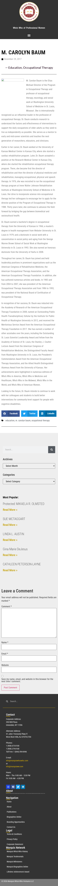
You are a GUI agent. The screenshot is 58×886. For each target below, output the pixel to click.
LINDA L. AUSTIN (13, 534)
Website (5, 665)
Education (15, 67)
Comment (6, 606)
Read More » (10, 509)
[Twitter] (18, 787)
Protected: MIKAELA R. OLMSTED (23, 504)
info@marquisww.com (14, 766)
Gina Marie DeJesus (15, 549)
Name (4, 642)
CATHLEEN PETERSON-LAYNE (22, 564)
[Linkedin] (23, 787)
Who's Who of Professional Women (29, 28)
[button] (29, 35)
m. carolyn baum (23, 420)
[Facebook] (13, 787)
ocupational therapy (41, 420)
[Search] (51, 449)
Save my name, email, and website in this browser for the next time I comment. (27, 680)
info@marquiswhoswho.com (17, 760)
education (9, 420)
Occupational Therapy (38, 67)
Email (4, 654)
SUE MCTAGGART (14, 519)
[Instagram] (8, 787)
